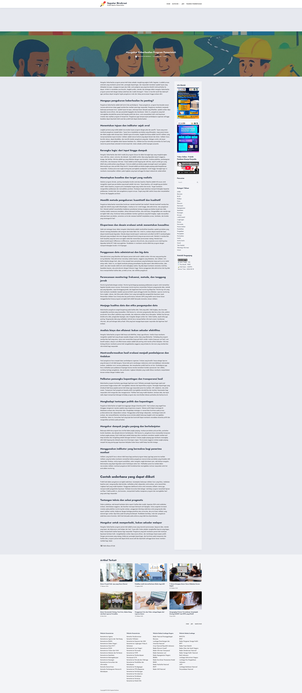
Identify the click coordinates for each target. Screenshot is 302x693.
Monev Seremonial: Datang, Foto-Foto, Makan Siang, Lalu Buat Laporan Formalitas (116, 613)
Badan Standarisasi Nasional (187, 651)
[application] (188, 168)
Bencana (179, 194)
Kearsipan (180, 206)
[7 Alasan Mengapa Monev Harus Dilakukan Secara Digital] (185, 572)
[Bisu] (194, 172)
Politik (179, 238)
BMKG (155, 662)
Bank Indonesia (183, 655)
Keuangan (180, 213)
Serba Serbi (181, 241)
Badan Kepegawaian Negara (161, 655)
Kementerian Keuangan (107, 660)
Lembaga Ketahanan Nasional (188, 667)
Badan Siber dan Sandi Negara (188, 648)
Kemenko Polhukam (132, 639)
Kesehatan (180, 210)
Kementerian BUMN (106, 641)
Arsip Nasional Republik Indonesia (163, 646)
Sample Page (198, 624)
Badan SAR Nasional (159, 669)
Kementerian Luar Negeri (134, 648)
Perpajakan (180, 234)
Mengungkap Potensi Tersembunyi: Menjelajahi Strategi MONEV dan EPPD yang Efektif (183, 613)
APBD (179, 192)
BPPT (180, 644)
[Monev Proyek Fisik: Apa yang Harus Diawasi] (116, 572)
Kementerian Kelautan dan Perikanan (111, 653)
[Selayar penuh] (197, 172)
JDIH (183, 4)
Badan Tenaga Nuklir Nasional (188, 653)
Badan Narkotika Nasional (161, 664)
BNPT (154, 667)
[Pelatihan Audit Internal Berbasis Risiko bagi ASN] (151, 572)
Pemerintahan (181, 227)
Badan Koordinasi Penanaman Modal (164, 660)
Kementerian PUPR (132, 653)
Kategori (175, 4)
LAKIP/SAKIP (181, 217)
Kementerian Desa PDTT (107, 646)
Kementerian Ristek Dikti (134, 681)
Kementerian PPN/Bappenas (135, 669)
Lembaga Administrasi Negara (188, 658)
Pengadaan (180, 231)
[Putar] (179, 172)
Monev (165, 56)
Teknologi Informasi (183, 248)
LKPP (180, 664)
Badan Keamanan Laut (159, 653)
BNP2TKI (182, 637)
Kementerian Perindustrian (135, 674)
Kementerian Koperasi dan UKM (136, 641)
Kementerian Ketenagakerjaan (109, 658)
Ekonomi (179, 203)
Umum (179, 250)
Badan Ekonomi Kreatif (160, 648)
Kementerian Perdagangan (135, 667)
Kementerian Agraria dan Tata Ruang (111, 639)
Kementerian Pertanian (133, 679)
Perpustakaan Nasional (186, 669)
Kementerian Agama (106, 637)
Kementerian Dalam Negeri (108, 644)
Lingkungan (180, 220)
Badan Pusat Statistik (185, 646)
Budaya (179, 199)
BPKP (180, 639)
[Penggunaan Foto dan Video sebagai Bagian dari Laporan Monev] (151, 600)
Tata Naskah (180, 245)
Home (168, 4)
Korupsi (179, 215)
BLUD (178, 196)
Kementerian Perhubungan (135, 671)
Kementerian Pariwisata (134, 651)
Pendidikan (180, 229)
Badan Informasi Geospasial (161, 651)
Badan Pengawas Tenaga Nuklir (188, 641)
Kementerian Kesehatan (107, 655)
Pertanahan (180, 236)
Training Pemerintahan (194, 4)
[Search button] (197, 182)
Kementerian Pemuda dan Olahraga (137, 660)
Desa (178, 201)
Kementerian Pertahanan (134, 676)
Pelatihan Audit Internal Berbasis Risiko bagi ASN (150, 584)
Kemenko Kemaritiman (107, 667)
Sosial (179, 243)
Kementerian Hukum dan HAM (109, 651)
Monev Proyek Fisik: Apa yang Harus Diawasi (113, 584)
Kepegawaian (181, 208)
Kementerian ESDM (106, 648)
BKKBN (155, 658)
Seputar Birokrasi (117, 3)
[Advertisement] (151, 20)
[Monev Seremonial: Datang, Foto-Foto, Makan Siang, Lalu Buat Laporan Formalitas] (116, 600)
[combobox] (186, 182)
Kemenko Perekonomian (134, 637)
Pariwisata (180, 224)
